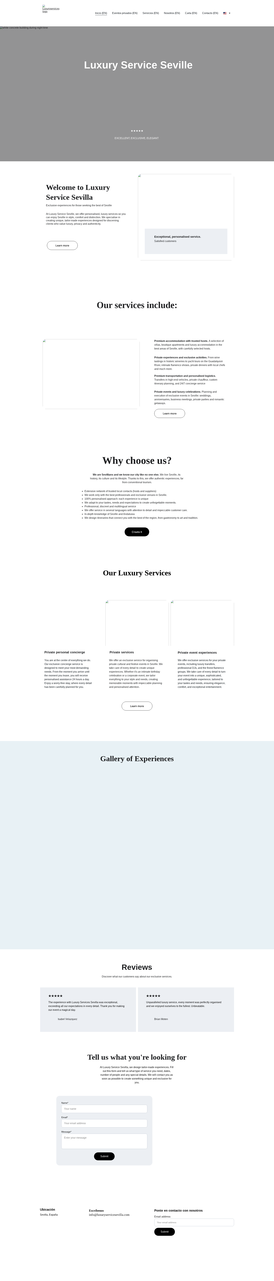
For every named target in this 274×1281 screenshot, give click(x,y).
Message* (66, 1131)
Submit (104, 1156)
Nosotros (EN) (172, 13)
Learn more (62, 245)
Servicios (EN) (151, 13)
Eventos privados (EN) (124, 13)
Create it (137, 531)
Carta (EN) (191, 13)
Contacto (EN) (210, 13)
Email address (162, 1216)
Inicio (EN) (101, 13)
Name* (64, 1103)
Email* (64, 1117)
